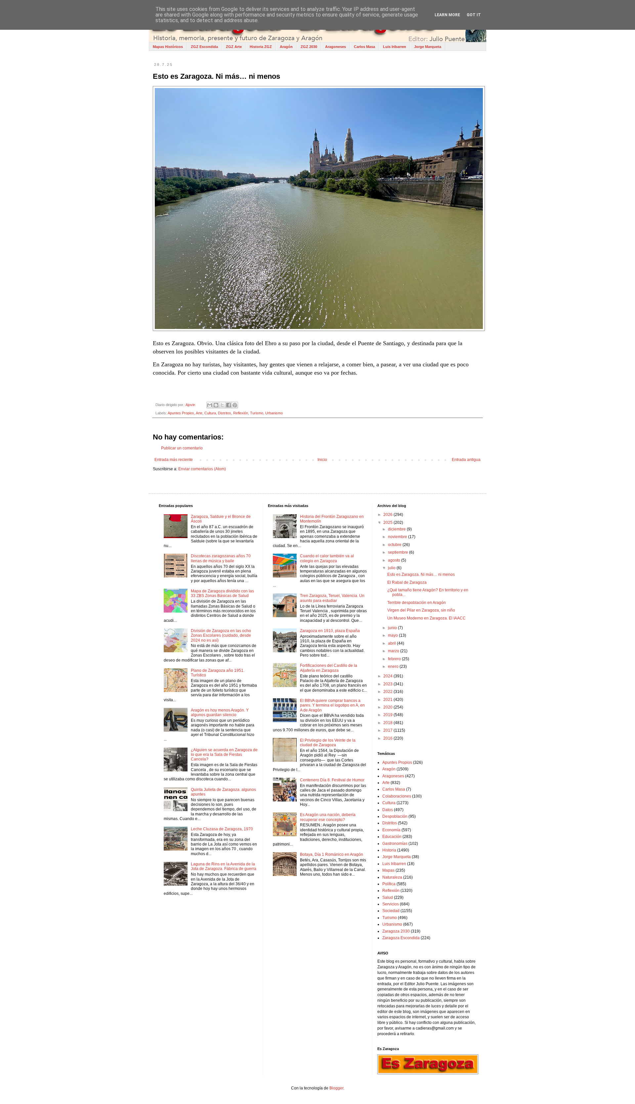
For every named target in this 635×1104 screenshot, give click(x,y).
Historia (389, 850)
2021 (388, 699)
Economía (391, 830)
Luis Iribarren (394, 47)
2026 (388, 514)
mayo (393, 635)
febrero (395, 659)
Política (389, 884)
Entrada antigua (466, 459)
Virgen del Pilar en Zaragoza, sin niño (421, 610)
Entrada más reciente (173, 459)
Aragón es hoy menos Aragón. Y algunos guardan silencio (220, 712)
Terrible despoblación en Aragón (416, 602)
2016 (388, 738)
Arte (199, 413)
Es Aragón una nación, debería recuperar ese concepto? (328, 817)
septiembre (398, 552)
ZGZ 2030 (309, 47)
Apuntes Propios (181, 413)
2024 (388, 676)
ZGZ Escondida (204, 47)
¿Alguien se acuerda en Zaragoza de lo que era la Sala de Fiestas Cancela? (224, 755)
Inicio (322, 459)
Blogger (336, 1088)
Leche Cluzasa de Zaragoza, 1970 (222, 829)
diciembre (397, 529)
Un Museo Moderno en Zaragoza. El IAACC (426, 618)
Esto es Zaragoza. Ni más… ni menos (421, 574)
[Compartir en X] (222, 405)
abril (392, 643)
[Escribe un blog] (216, 405)
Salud (387, 897)
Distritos (224, 413)
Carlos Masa (364, 47)
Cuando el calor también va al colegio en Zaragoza (327, 558)
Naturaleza (392, 877)
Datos (387, 809)
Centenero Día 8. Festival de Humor (332, 780)
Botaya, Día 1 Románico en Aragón (331, 854)
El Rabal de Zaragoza (407, 582)
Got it (474, 15)
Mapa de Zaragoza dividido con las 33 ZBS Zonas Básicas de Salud (222, 593)
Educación (392, 836)
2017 (388, 730)
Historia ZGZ (261, 47)
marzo (394, 651)
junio (393, 627)
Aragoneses (335, 47)
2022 (388, 691)
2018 (388, 722)
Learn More (447, 15)
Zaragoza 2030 (396, 931)
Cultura (210, 413)
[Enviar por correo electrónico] (209, 405)
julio (392, 568)
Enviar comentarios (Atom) (202, 469)
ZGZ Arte (234, 47)
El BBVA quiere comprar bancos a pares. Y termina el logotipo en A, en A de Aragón (332, 705)
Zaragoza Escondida (401, 938)
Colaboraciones (396, 796)
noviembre (398, 536)
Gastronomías (394, 843)
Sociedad (391, 910)
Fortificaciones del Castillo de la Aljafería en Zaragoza (328, 667)
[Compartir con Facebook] (228, 405)
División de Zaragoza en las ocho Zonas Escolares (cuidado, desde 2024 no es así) (221, 635)
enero (394, 666)
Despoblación (394, 816)
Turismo (256, 413)
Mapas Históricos (168, 47)
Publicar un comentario (182, 448)
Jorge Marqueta (427, 47)
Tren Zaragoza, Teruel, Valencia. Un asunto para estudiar (332, 598)
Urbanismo (274, 413)
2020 (388, 707)
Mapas (388, 870)
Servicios (390, 904)
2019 (388, 715)
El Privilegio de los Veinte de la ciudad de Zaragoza (328, 742)
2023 (388, 684)
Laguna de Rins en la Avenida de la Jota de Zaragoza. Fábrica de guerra (223, 866)
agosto (394, 560)
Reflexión (240, 413)
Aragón (286, 47)
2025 (388, 522)
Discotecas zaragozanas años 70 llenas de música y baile (221, 558)
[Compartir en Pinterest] (235, 405)
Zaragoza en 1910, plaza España (330, 630)
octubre (395, 544)
